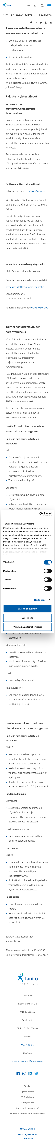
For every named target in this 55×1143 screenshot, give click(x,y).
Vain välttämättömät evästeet (27, 627)
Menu (49, 5)
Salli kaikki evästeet (27, 609)
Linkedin (36, 23)
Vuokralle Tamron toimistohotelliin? (27, 1114)
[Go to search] (42, 5)
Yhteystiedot (27, 1103)
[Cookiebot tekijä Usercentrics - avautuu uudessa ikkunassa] (39, 514)
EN (28, 5)
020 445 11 (27, 1045)
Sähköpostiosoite (51, 23)
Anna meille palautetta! (27, 1108)
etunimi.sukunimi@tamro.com (27, 1061)
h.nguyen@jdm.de (36, 191)
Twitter (41, 23)
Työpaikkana (27, 1097)
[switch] (48, 571)
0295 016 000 (39, 308)
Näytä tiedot (40, 600)
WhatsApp (46, 23)
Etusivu (27, 1086)
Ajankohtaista (27, 1092)
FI (35, 5)
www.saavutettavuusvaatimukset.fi (25, 287)
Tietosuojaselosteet (27, 1134)
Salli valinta (27, 618)
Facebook (31, 23)
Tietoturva (27, 1139)
